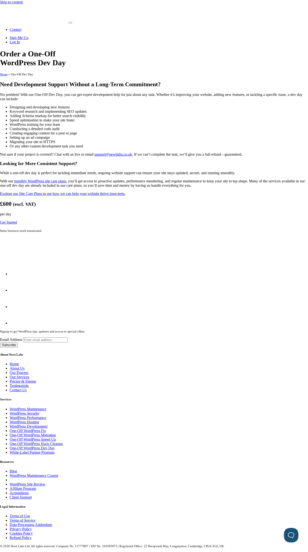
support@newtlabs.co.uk (113, 154)
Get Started (8, 222)
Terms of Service (22, 520)
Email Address (11, 340)
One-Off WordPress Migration (33, 435)
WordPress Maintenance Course (34, 475)
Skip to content (11, 2)
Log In (15, 42)
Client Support (21, 497)
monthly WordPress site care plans (40, 181)
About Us (17, 368)
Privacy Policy (21, 529)
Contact (15, 29)
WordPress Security (24, 413)
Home (4, 74)
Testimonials (19, 386)
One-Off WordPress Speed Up (33, 439)
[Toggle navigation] (70, 22)
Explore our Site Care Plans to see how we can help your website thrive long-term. (62, 194)
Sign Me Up (19, 38)
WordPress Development (28, 426)
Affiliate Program (23, 488)
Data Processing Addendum (31, 525)
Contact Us (18, 390)
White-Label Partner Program (32, 452)
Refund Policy (21, 538)
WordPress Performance (28, 418)
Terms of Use (20, 516)
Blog (13, 471)
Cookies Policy (21, 533)
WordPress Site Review (27, 484)
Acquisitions (19, 493)
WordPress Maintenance (28, 409)
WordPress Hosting (24, 422)
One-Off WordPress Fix (28, 431)
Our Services (19, 377)
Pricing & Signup (23, 381)
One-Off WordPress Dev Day (32, 448)
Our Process (19, 373)
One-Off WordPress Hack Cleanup (36, 444)
